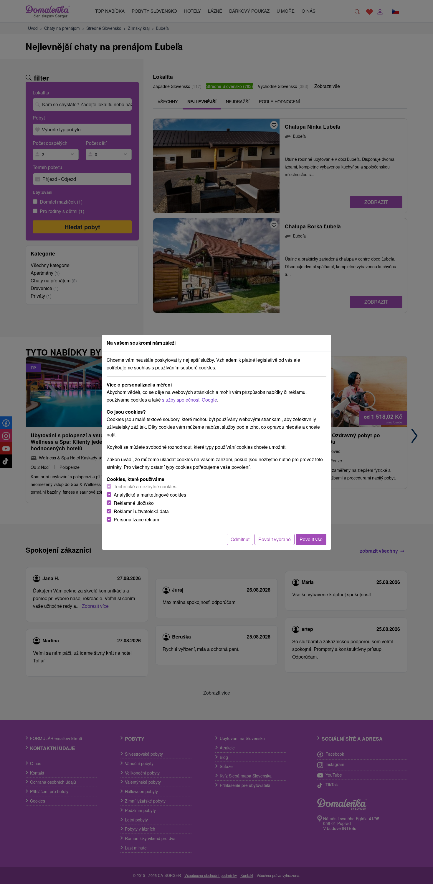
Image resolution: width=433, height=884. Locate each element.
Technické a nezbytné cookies (145, 486)
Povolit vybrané (274, 539)
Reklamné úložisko (134, 503)
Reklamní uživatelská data (141, 511)
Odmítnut (240, 539)
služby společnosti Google (189, 399)
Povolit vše (311, 539)
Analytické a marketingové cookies (150, 494)
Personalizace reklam (136, 519)
